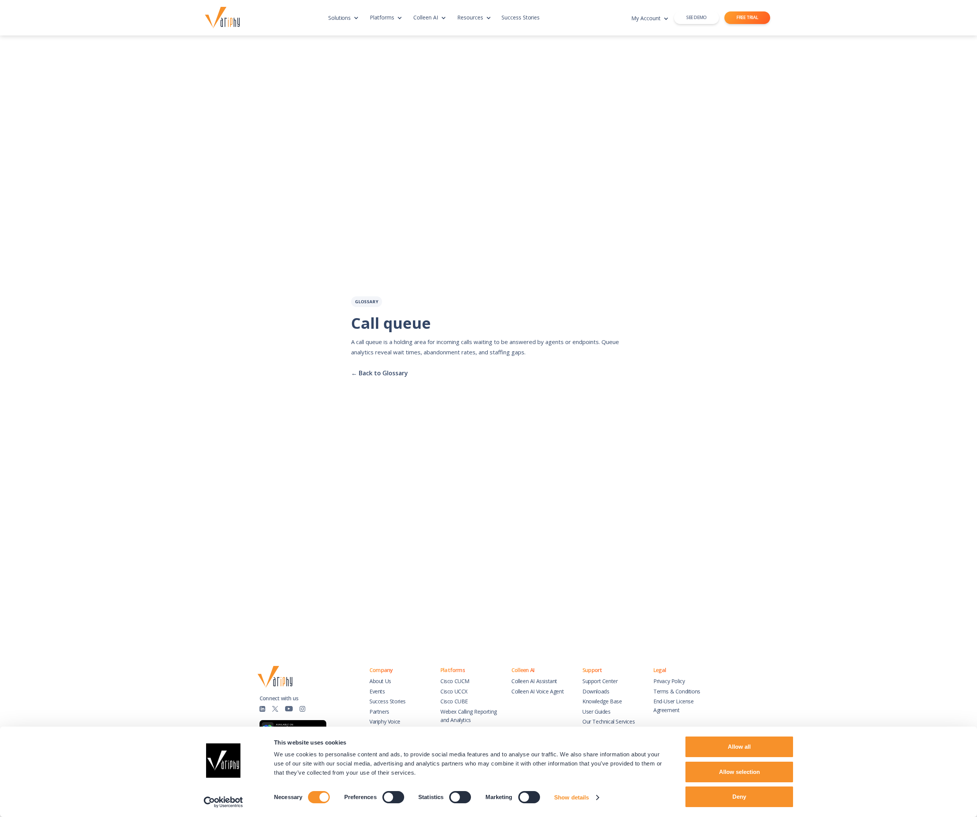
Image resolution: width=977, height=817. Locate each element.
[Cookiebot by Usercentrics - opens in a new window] (223, 802)
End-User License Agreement (673, 705)
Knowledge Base (602, 701)
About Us (380, 681)
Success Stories (520, 17)
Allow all (739, 746)
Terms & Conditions (676, 691)
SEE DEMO (696, 17)
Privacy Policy (669, 681)
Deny (739, 796)
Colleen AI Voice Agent (537, 691)
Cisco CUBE (454, 701)
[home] (224, 18)
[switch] (393, 797)
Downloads (595, 691)
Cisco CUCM (454, 681)
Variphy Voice (384, 721)
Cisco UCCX (454, 691)
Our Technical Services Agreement (608, 725)
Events (377, 691)
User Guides (596, 711)
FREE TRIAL (747, 17)
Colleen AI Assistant (534, 681)
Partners (379, 711)
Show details (571, 797)
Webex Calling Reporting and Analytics (468, 716)
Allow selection (739, 772)
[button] (343, 21)
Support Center (599, 681)
